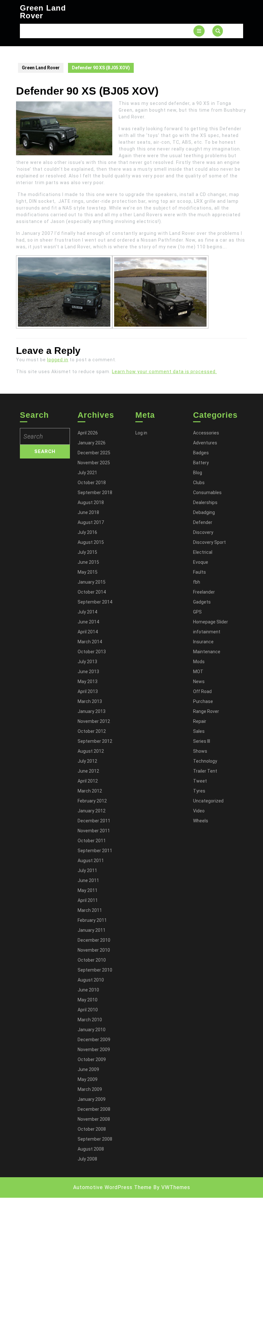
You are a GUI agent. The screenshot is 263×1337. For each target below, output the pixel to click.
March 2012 (90, 790)
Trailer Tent (205, 771)
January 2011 (92, 930)
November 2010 (94, 950)
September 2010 (95, 970)
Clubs (199, 482)
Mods (199, 661)
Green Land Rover (43, 12)
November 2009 (94, 1049)
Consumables (207, 492)
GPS (197, 611)
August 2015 (91, 542)
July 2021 (87, 472)
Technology (205, 761)
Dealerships (205, 502)
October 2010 (92, 960)
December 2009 (94, 1039)
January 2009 (92, 1099)
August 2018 (91, 502)
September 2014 (95, 601)
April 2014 (88, 631)
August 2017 (91, 522)
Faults (199, 572)
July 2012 (87, 761)
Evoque (200, 562)
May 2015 (88, 572)
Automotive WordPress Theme (112, 1187)
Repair (199, 721)
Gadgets (202, 601)
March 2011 (90, 910)
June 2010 (88, 989)
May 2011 (88, 890)
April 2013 (88, 691)
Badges (201, 452)
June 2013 (88, 671)
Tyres (199, 790)
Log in (141, 432)
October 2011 (92, 840)
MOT (198, 671)
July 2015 (87, 552)
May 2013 (88, 681)
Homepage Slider (210, 621)
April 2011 (88, 900)
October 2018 (92, 482)
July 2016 (87, 532)
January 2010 (92, 1029)
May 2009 (88, 1079)
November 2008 (94, 1119)
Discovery (203, 532)
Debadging (204, 512)
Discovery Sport (209, 542)
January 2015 (92, 582)
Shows (200, 751)
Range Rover (206, 711)
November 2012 (94, 721)
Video (199, 810)
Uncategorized (208, 800)
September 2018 (95, 492)
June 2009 (88, 1069)
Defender (202, 522)
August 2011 (91, 860)
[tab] (199, 31)
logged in (57, 359)
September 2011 (95, 850)
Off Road (202, 691)
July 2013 (87, 661)
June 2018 (88, 512)
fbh (196, 582)
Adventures (205, 442)
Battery (201, 462)
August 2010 (91, 979)
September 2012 (95, 741)
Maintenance (206, 651)
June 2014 (88, 621)
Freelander (204, 592)
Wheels (200, 820)
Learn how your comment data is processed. (164, 371)
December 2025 (94, 452)
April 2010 (88, 1009)
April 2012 (88, 781)
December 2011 (94, 820)
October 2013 (92, 651)
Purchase (203, 701)
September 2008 (95, 1139)
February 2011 (92, 920)
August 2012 (91, 751)
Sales (199, 731)
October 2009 (92, 1059)
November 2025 (94, 462)
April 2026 (88, 432)
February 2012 (92, 800)
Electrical (202, 552)
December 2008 (94, 1109)
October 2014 (92, 592)
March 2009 (90, 1089)
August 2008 (91, 1149)
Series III (201, 741)
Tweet (200, 781)
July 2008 (87, 1158)
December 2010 (94, 940)
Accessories (206, 432)
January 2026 (92, 442)
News (199, 681)
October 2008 (92, 1129)
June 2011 (88, 880)
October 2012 (92, 731)
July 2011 (87, 870)
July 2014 (87, 611)
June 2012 (88, 771)
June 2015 (88, 562)
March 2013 (90, 701)
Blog (197, 472)
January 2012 (92, 810)
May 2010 (88, 999)
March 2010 (90, 1019)
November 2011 (94, 830)
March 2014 (90, 641)
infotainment (206, 631)
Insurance (203, 641)
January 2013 (92, 711)
